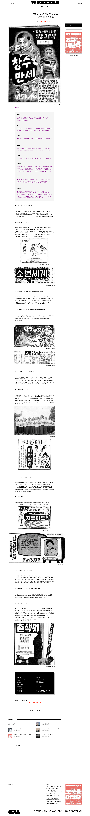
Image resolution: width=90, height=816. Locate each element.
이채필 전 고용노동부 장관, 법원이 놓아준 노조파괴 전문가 (43, 691)
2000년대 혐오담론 (20, 684)
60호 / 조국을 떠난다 (73, 55)
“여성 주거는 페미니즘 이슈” (47, 735)
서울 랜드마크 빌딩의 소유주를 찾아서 (21, 729)
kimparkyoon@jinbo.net (20, 702)
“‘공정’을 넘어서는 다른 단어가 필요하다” (50, 729)
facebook (79, 3)
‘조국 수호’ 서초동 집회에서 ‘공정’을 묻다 (22, 735)
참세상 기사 (10, 784)
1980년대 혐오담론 (40, 679)
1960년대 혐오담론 (20, 692)
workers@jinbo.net (54, 795)
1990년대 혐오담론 (40, 686)
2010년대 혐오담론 (40, 682)
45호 (50, 21)
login (51, 805)
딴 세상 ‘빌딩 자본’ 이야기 (47, 723)
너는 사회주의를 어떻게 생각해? (15, 723)
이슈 (52, 21)
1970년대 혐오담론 (20, 688)
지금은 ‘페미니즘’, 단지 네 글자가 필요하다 (23, 679)
